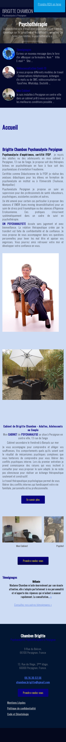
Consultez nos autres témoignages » (33, 605)
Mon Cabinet (22, 546)
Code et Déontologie (18, 714)
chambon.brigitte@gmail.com (33, 682)
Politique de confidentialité (21, 708)
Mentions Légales (16, 703)
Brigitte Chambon (17, 11)
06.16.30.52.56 (33, 678)
